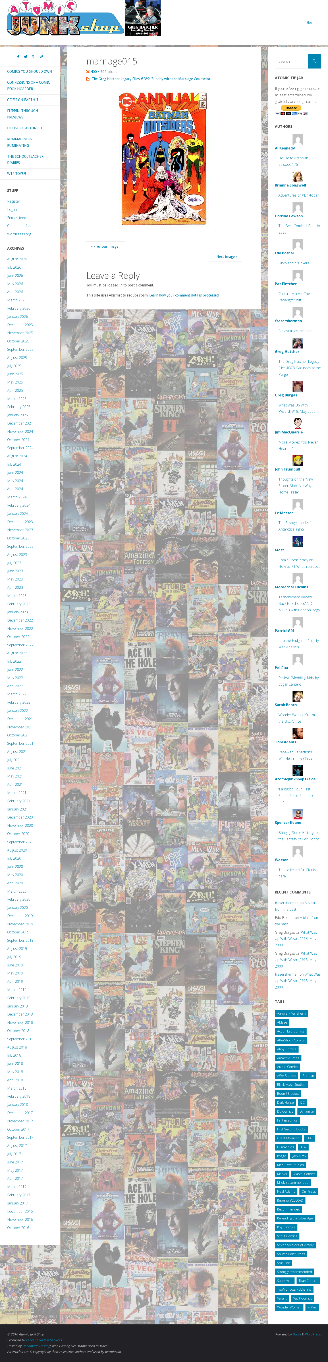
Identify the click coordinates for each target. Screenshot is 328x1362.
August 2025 (17, 357)
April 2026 (15, 291)
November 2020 (20, 825)
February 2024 (18, 505)
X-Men (312, 1307)
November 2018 (20, 1022)
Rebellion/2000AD (290, 1200)
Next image (225, 257)
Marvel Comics (304, 1174)
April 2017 (15, 1178)
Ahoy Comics (286, 1049)
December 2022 (20, 620)
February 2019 (18, 997)
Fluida (296, 1334)
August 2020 (17, 850)
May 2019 (15, 973)
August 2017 (17, 1145)
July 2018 (14, 1055)
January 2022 (17, 710)
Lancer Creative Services (44, 1340)
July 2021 (14, 759)
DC (302, 1102)
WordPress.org (19, 234)
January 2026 (17, 316)
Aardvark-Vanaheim (291, 1013)
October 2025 (18, 341)
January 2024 (17, 513)
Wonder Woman (289, 1307)
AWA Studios (286, 1076)
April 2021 (15, 784)
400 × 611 (99, 72)
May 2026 (15, 283)
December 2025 (20, 324)
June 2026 (15, 275)
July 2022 (14, 661)
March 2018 (17, 1088)
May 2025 (15, 382)
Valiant (282, 1298)
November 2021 (20, 727)
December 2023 (20, 521)
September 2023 (20, 546)
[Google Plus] (34, 57)
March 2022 (17, 694)
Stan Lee (283, 1263)
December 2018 (20, 1014)
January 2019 (17, 1006)
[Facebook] (18, 57)
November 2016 (20, 1219)
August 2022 (17, 653)
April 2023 (15, 587)
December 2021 (20, 718)
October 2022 (18, 636)
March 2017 (17, 1186)
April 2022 (15, 686)
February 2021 (18, 800)
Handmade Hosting (36, 1346)
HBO (309, 1138)
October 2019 (18, 932)
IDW (303, 1147)
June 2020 (15, 866)
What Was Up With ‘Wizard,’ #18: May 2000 (296, 939)
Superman (284, 1281)
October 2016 (18, 1227)
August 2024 (17, 456)
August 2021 (17, 751)
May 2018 (15, 1071)
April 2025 (15, 390)
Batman (308, 1076)
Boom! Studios (288, 1093)
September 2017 (20, 1137)
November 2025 (20, 332)
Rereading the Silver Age (295, 1218)
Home (311, 22)
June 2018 (15, 1063)
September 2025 (20, 349)
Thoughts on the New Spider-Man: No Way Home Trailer (295, 486)
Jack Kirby (299, 1156)
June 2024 (15, 472)
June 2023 (15, 570)
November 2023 (20, 529)
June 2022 (15, 669)
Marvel (282, 1174)
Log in (12, 209)
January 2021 (17, 809)
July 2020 (14, 858)
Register (13, 201)
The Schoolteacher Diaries (25, 159)
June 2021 (15, 768)
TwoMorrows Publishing (294, 1289)
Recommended (288, 1209)
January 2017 (17, 1203)
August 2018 (17, 1047)
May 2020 (15, 874)
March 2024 (17, 497)
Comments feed (19, 225)
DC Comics (285, 1111)
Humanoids (285, 1147)
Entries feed (16, 217)
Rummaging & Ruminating (19, 142)
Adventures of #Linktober (298, 195)
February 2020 (18, 899)
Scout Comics (287, 1236)
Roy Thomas (286, 1227)
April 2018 (15, 1080)
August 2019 (17, 948)
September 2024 (20, 447)
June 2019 (15, 965)
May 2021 (15, 776)
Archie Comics (287, 1067)
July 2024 (14, 464)
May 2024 (15, 480)
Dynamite (307, 1111)
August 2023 (17, 554)
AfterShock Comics (291, 1040)
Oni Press (309, 1191)
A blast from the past (294, 330)
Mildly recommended (293, 1182)
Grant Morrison (288, 1138)
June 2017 (15, 1162)
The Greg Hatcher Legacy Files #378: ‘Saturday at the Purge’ (299, 368)
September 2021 (20, 743)
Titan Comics (308, 1281)
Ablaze (282, 1022)
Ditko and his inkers (293, 263)
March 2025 (17, 398)
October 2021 (18, 735)
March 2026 (17, 300)
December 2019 (20, 915)
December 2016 (20, 1211)
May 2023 (15, 579)
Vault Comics (302, 1298)
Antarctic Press (288, 1058)
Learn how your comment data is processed (184, 295)
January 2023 (17, 611)
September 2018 (20, 1039)
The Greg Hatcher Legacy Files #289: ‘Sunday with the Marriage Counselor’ (151, 79)
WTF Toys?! (16, 174)
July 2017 (14, 1153)
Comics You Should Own (29, 71)
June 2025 (15, 373)
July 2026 (14, 267)
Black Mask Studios (291, 1084)
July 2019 (14, 956)
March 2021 (17, 792)
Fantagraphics (287, 1120)
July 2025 (14, 365)
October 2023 (18, 538)
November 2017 (20, 1121)
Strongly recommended (294, 1272)
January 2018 (17, 1104)
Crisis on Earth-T (23, 100)
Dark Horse (285, 1102)
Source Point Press (291, 1254)
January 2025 (17, 415)
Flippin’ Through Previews (22, 114)
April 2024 (15, 488)
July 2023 (14, 562)
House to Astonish (24, 128)
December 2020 (20, 817)
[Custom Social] (41, 57)
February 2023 (18, 603)
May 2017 (15, 1170)
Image (281, 1156)
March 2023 (17, 595)
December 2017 (20, 1112)
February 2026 (18, 308)
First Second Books (291, 1129)
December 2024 (20, 423)
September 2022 (20, 645)
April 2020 (15, 883)
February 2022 (18, 702)
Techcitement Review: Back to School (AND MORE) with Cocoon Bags (299, 603)
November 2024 (20, 431)
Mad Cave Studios (290, 1165)
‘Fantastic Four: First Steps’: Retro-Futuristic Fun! (296, 795)
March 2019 (17, 989)
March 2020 (17, 891)
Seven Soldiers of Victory (295, 1245)
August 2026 (17, 259)
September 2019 (20, 940)
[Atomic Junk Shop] (83, 18)
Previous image (105, 246)
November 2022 (20, 628)
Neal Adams (286, 1191)
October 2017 (18, 1129)
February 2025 (18, 406)
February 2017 (18, 1194)
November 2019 (20, 924)
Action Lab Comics (290, 1031)
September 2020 (20, 842)
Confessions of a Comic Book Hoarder (28, 85)
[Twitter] (25, 57)
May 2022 (15, 677)
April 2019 (15, 981)
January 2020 (17, 907)
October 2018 (18, 1030)
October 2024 (18, 439)
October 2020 (18, 833)
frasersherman (287, 902)
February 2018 (18, 1096)
